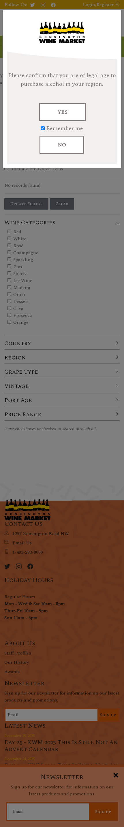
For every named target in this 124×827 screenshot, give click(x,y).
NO (62, 145)
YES (62, 112)
